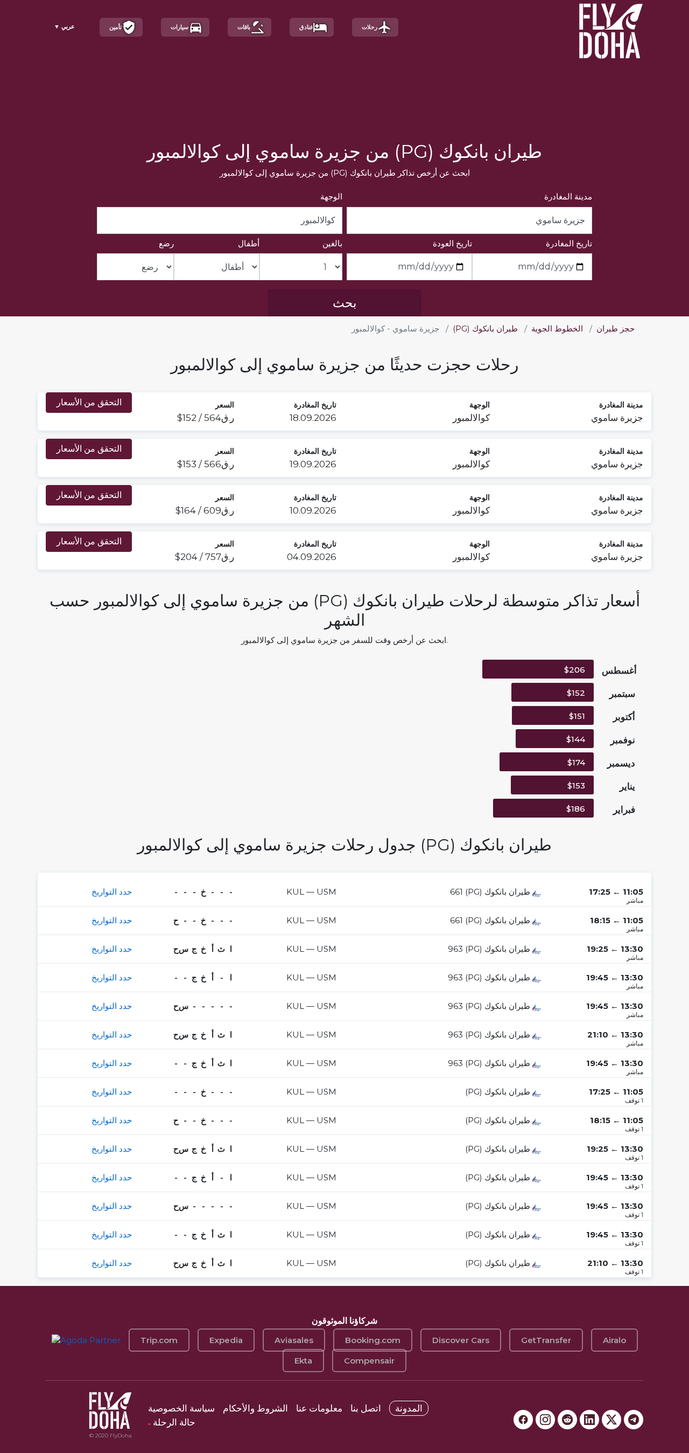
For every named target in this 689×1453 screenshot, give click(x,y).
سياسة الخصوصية (181, 1408)
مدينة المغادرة (568, 196)
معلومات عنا (319, 1408)
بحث (344, 302)
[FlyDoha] (611, 27)
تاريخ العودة (452, 243)
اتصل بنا (365, 1408)
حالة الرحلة (171, 1422)
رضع (166, 243)
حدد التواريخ (112, 892)
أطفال (248, 243)
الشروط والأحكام (255, 1408)
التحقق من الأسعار (89, 402)
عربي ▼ (64, 26)
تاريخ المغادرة (569, 243)
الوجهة (331, 196)
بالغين (332, 243)
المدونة (409, 1408)
